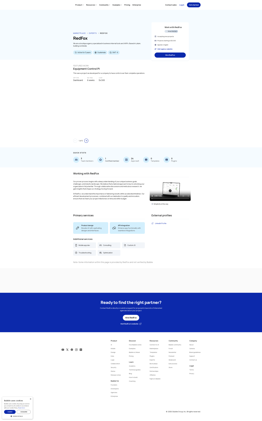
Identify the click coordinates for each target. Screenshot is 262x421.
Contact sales (171, 5)
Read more (21, 408)
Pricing (127, 5)
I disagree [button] (23, 412)
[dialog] (17, 408)
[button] (17, 416)
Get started (194, 5)
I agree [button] (9, 412)
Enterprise (137, 5)
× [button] (30, 399)
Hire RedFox (170, 55)
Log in (181, 5)
